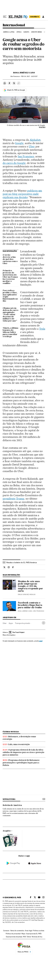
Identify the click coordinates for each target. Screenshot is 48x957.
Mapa (23, 933)
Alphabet (35, 139)
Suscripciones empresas (14, 937)
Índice (29, 937)
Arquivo (7, 831)
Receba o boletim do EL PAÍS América (21, 562)
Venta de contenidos (17, 930)
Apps (11, 623)
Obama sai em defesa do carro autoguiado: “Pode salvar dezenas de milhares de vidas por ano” (10, 314)
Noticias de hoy (37, 937)
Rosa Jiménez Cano (24, 72)
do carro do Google (14, 163)
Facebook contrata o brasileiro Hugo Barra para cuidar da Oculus (30, 605)
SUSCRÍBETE (34, 17)
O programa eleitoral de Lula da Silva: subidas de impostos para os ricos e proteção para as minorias (23, 752)
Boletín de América (12, 805)
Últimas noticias (11, 732)
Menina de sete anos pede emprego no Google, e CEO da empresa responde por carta (30, 586)
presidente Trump (13, 498)
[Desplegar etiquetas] (43, 623)
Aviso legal (28, 930)
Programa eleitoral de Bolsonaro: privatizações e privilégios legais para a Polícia (21, 762)
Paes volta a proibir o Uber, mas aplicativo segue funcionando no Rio (10, 296)
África (19, 32)
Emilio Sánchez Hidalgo (26, 594)
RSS (24, 937)
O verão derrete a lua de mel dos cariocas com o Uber (10, 259)
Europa (26, 32)
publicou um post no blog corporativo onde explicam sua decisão (22, 194)
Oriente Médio (36, 32)
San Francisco (26, 156)
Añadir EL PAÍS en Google (16, 90)
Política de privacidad (13, 933)
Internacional (14, 25)
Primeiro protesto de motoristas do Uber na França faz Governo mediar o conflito (10, 277)
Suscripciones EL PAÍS (33, 933)
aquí (40, 641)
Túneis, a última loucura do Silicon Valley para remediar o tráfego (10, 332)
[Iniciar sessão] (43, 17)
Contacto (6, 930)
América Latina (8, 32)
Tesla (42, 328)
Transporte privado (22, 623)
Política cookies (38, 930)
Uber (32, 146)
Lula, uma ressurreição (19, 744)
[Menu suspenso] (5, 17)
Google (19, 143)
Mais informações (9, 635)
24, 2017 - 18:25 (29, 76)
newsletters (9, 799)
